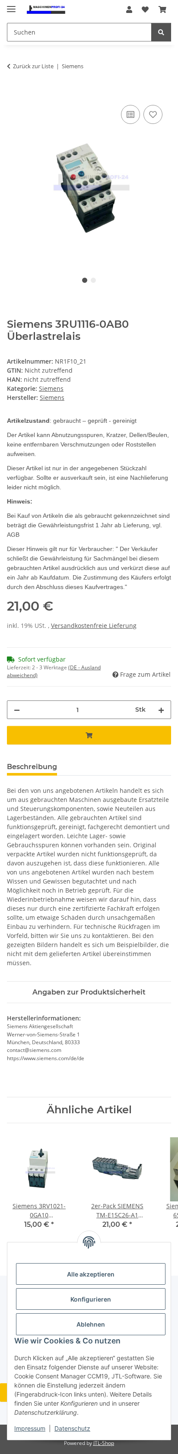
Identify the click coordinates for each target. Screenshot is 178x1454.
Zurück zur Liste (33, 66)
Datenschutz (72, 1428)
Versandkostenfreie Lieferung (94, 625)
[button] (129, 9)
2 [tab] (93, 280)
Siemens (51, 388)
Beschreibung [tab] (32, 767)
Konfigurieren (90, 1299)
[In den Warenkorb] (14, 93)
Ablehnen (90, 1324)
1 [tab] (84, 280)
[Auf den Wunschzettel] (152, 114)
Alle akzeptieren (90, 1274)
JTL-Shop (103, 1443)
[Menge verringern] (16, 710)
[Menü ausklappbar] (11, 5)
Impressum (29, 1428)
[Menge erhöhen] (161, 710)
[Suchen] (161, 32)
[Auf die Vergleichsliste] (130, 114)
